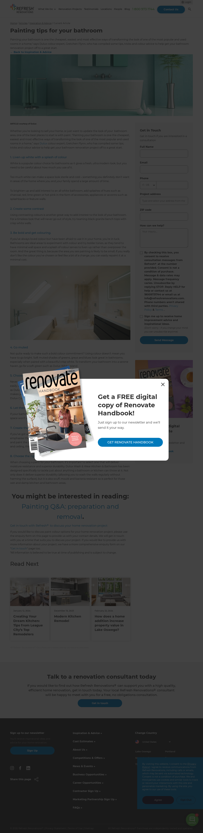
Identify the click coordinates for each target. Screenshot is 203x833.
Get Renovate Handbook (130, 442)
